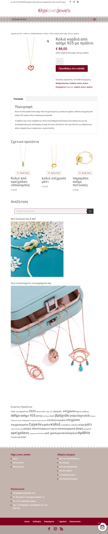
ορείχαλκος (20, 433)
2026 (32, 411)
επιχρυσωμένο (19, 424)
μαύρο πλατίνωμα (34, 428)
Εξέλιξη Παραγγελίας (68, 467)
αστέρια (46, 416)
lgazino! (63, 521)
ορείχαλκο (87, 429)
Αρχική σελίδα (16, 34)
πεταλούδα (40, 433)
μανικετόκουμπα (17, 429)
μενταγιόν (51, 428)
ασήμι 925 (48, 412)
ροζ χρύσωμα (53, 433)
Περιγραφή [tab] (18, 99)
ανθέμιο (85, 411)
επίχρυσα (33, 420)
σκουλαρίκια (69, 433)
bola (43, 412)
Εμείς (15, 459)
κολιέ (83, 87)
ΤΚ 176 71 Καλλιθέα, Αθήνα (24, 501)
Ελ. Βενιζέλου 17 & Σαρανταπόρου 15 (28, 497)
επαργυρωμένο (42, 420)
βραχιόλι (57, 411)
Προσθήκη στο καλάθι (72, 68)
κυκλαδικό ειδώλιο (69, 425)
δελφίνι (93, 416)
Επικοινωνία (18, 463)
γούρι (73, 415)
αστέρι (39, 415)
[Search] (90, 211)
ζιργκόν (35, 424)
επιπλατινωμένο (56, 420)
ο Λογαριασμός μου (67, 475)
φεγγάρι (22, 437)
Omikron (26, 34)
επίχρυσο (68, 411)
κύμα (82, 424)
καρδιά (77, 87)
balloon (38, 412)
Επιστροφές (64, 463)
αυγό (52, 416)
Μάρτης (79, 412)
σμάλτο (90, 87)
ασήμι (15, 415)
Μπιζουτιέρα (18, 467)
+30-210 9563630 (19, 2)
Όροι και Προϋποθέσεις (69, 459)
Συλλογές (37, 521)
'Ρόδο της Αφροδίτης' (20, 411)
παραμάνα (33, 433)
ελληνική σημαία (16, 420)
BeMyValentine (36, 34)
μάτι (88, 424)
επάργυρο (26, 420)
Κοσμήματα (60, 87)
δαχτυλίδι (83, 415)
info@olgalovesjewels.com (24, 493)
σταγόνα (14, 437)
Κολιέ (46, 34)
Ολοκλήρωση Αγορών (68, 479)
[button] (48, 41)
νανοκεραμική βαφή (70, 428)
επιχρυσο (73, 420)
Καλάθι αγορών (65, 471)
